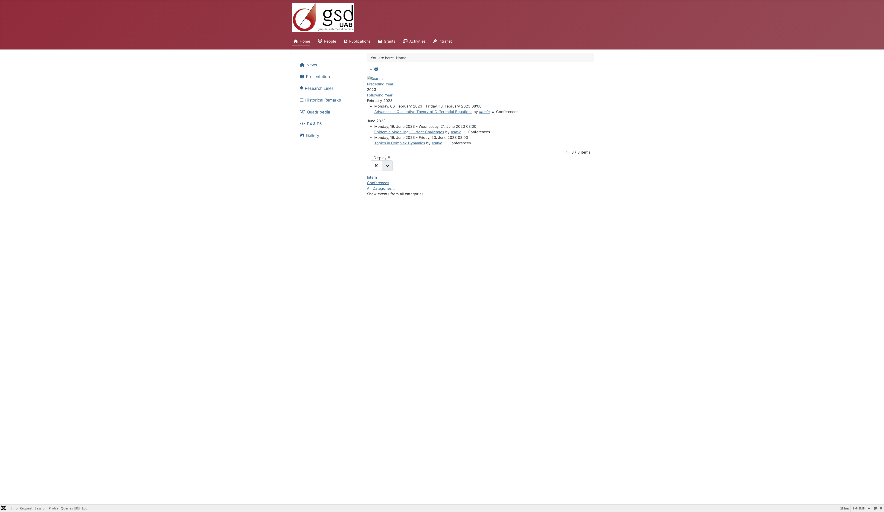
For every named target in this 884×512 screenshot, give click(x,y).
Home (305, 41)
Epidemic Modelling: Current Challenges (409, 132)
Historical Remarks (323, 100)
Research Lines (319, 88)
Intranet (445, 41)
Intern (372, 177)
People (330, 41)
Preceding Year (380, 84)
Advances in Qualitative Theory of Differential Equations (423, 111)
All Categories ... (381, 188)
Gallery (312, 135)
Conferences (378, 182)
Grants (389, 41)
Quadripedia (318, 112)
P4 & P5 (314, 123)
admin (484, 111)
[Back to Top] (876, 503)
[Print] (376, 69)
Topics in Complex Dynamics (399, 143)
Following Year (380, 95)
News (311, 64)
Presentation (318, 76)
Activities (417, 41)
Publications (359, 41)
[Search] (375, 78)
